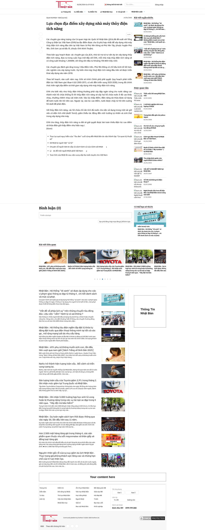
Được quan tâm (141, 88)
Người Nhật (80, 499)
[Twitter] (72, 526)
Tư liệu (42, 495)
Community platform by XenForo (81, 518)
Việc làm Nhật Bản (64, 499)
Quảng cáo (131, 500)
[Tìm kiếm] (151, 4)
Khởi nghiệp (98, 506)
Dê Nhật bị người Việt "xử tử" (61, 142)
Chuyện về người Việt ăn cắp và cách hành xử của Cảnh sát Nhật (76, 146)
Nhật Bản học (107, 11)
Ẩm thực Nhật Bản (82, 488)
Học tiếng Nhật (81, 495)
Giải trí (78, 502)
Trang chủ (67, 11)
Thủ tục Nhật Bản (64, 495)
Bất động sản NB (100, 488)
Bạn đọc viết (98, 502)
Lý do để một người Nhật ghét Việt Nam (66, 150)
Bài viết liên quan (47, 244)
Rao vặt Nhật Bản (82, 506)
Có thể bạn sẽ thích (143, 207)
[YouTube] (76, 526)
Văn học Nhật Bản (82, 491)
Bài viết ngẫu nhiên (143, 17)
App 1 (119, 492)
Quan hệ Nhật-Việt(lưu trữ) (56, 17)
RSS (42, 526)
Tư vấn (116, 500)
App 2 (133, 492)
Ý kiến (96, 499)
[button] (84, 12)
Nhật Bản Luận (137, 11)
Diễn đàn (79, 11)
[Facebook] (68, 526)
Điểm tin (61, 488)
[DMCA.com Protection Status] (152, 518)
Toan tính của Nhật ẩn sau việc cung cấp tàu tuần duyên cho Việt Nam (79, 155)
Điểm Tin (93, 11)
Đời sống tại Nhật (64, 491)
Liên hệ (42, 499)
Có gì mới (121, 11)
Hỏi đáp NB (98, 495)
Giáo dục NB (98, 491)
